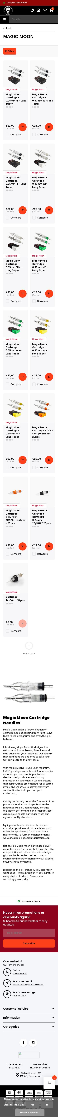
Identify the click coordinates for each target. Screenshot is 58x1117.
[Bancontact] (48, 1093)
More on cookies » (30, 1112)
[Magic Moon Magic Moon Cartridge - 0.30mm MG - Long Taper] (42, 242)
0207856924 (20, 973)
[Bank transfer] (39, 1093)
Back (9, 28)
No (46, 1105)
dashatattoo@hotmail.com (28, 984)
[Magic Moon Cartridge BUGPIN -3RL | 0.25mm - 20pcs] (42, 408)
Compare (15, 134)
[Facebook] (23, 1043)
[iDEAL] (10, 1093)
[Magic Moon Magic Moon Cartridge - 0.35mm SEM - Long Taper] (15, 242)
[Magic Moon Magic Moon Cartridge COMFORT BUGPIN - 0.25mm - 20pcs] (15, 492)
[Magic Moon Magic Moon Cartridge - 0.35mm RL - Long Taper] (15, 159)
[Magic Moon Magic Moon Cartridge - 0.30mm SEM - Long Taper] (42, 159)
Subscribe (29, 943)
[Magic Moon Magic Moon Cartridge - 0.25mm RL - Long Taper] (15, 75)
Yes (32, 1105)
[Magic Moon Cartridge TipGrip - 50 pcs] (15, 578)
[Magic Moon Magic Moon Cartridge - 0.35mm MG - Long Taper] (15, 325)
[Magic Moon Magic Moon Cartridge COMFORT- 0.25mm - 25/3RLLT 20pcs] (42, 492)
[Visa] (29, 1093)
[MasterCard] (19, 1093)
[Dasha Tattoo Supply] (13, 10)
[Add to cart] (23, 127)
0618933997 (19, 995)
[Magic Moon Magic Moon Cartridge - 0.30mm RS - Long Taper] (42, 325)
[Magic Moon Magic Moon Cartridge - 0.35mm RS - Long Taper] (15, 408)
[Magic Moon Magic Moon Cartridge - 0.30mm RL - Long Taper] (42, 75)
